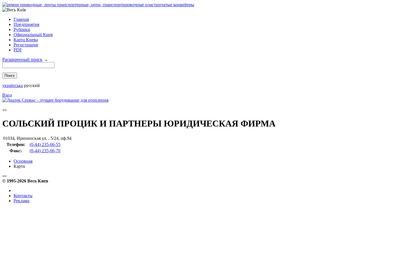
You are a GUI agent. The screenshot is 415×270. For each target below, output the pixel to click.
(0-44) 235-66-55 (45, 144)
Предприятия (26, 24)
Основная (23, 161)
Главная (21, 19)
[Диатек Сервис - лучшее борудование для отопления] (55, 100)
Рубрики (22, 29)
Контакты (23, 195)
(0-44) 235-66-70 (45, 150)
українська (12, 85)
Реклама (21, 200)
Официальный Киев (33, 34)
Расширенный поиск (22, 59)
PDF (18, 49)
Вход (7, 95)
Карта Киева (26, 39)
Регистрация (26, 44)
